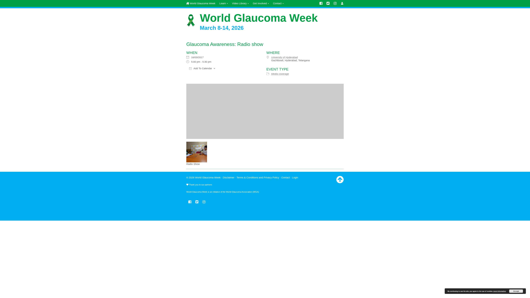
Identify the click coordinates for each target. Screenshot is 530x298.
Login (295, 177)
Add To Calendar (202, 68)
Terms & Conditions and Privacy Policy (258, 177)
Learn (222, 3)
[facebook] (320, 3)
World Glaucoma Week (202, 3)
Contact (277, 3)
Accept (516, 291)
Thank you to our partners (200, 184)
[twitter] (328, 3)
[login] (342, 3)
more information (499, 291)
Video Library (239, 3)
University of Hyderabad (284, 57)
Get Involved (260, 3)
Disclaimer (228, 177)
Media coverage (280, 74)
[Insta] (335, 3)
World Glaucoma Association (239, 192)
